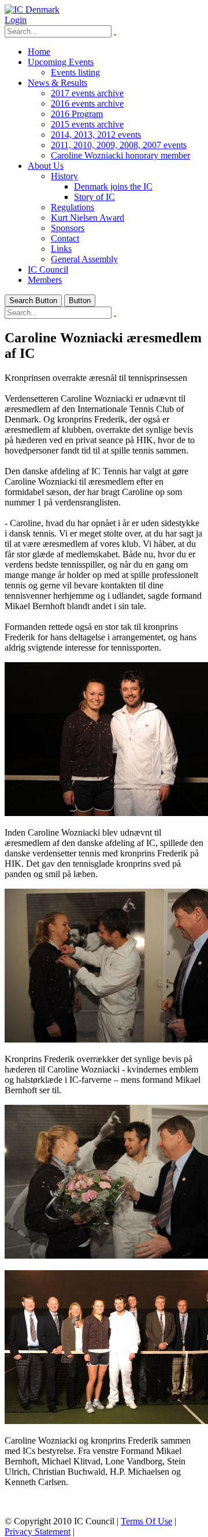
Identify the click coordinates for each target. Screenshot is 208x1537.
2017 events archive (87, 93)
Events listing (75, 72)
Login (16, 20)
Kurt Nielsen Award (87, 217)
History (64, 176)
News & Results (57, 83)
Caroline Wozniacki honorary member (120, 155)
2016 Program (77, 114)
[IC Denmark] (32, 9)
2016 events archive (87, 103)
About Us (46, 166)
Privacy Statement (37, 1531)
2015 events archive (87, 124)
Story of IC (94, 197)
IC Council (48, 269)
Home (39, 51)
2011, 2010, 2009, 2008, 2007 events (119, 145)
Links (61, 249)
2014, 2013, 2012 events (96, 134)
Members (45, 280)
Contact (65, 238)
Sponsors (67, 228)
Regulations (72, 207)
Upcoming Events (61, 62)
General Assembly (84, 259)
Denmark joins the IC (113, 186)
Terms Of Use (146, 1521)
